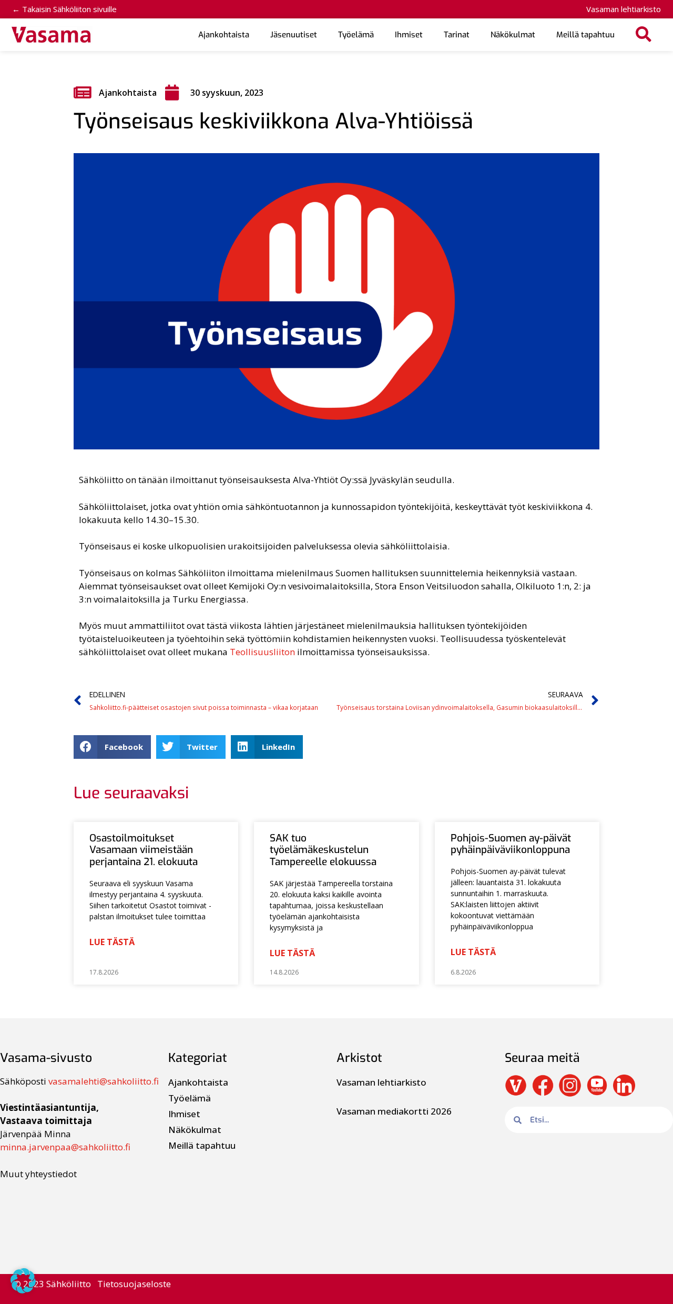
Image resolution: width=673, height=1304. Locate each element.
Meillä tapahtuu (585, 34)
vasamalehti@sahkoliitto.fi (103, 1081)
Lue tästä (112, 942)
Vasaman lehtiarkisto (623, 9)
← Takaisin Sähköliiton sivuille (64, 9)
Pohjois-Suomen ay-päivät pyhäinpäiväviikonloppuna (511, 844)
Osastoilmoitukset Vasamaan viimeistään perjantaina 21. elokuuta (143, 850)
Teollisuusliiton (262, 652)
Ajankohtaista (223, 34)
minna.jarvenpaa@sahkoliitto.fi (65, 1147)
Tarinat (457, 34)
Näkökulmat (513, 34)
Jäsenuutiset (293, 34)
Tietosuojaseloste (134, 1284)
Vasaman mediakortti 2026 (394, 1111)
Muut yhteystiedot (38, 1174)
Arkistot (359, 1058)
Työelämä (356, 34)
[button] (643, 35)
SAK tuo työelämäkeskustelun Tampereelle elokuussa (323, 850)
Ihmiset (409, 34)
